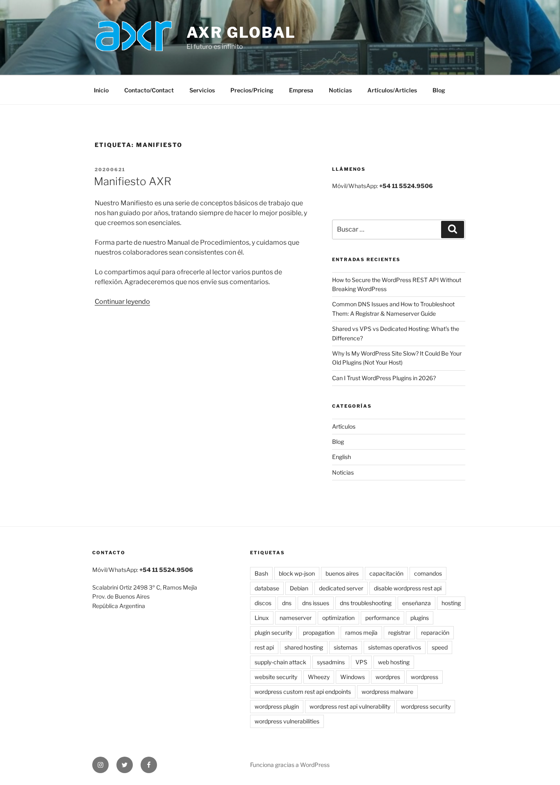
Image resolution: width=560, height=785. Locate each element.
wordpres (388, 676)
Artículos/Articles (392, 90)
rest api (264, 647)
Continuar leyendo (122, 301)
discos (263, 602)
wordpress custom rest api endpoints (303, 691)
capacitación (386, 573)
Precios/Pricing (251, 90)
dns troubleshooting (366, 602)
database (267, 588)
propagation (319, 632)
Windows (352, 676)
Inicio (101, 90)
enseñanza (416, 602)
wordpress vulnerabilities (287, 721)
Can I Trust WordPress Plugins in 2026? (384, 377)
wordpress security (426, 706)
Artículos (343, 426)
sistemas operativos (394, 647)
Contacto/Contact (149, 90)
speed (440, 647)
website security (276, 676)
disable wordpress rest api (408, 588)
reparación (435, 632)
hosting (451, 602)
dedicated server (341, 588)
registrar (399, 632)
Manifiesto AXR (132, 181)
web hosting (394, 662)
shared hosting (304, 647)
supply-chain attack (280, 662)
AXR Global (241, 32)
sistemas (345, 647)
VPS (361, 662)
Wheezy (319, 676)
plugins (419, 617)
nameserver (296, 617)
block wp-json (297, 573)
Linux (262, 617)
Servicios (202, 90)
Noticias (340, 90)
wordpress (424, 676)
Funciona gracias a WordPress (290, 764)
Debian (299, 588)
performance (382, 617)
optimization (338, 617)
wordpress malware (387, 691)
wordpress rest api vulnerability (350, 706)
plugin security (273, 632)
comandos (428, 573)
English (341, 456)
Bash (261, 573)
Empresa (301, 90)
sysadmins (331, 662)
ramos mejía (361, 632)
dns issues (315, 602)
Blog (439, 90)
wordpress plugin (277, 706)
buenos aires (342, 573)
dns (286, 602)
